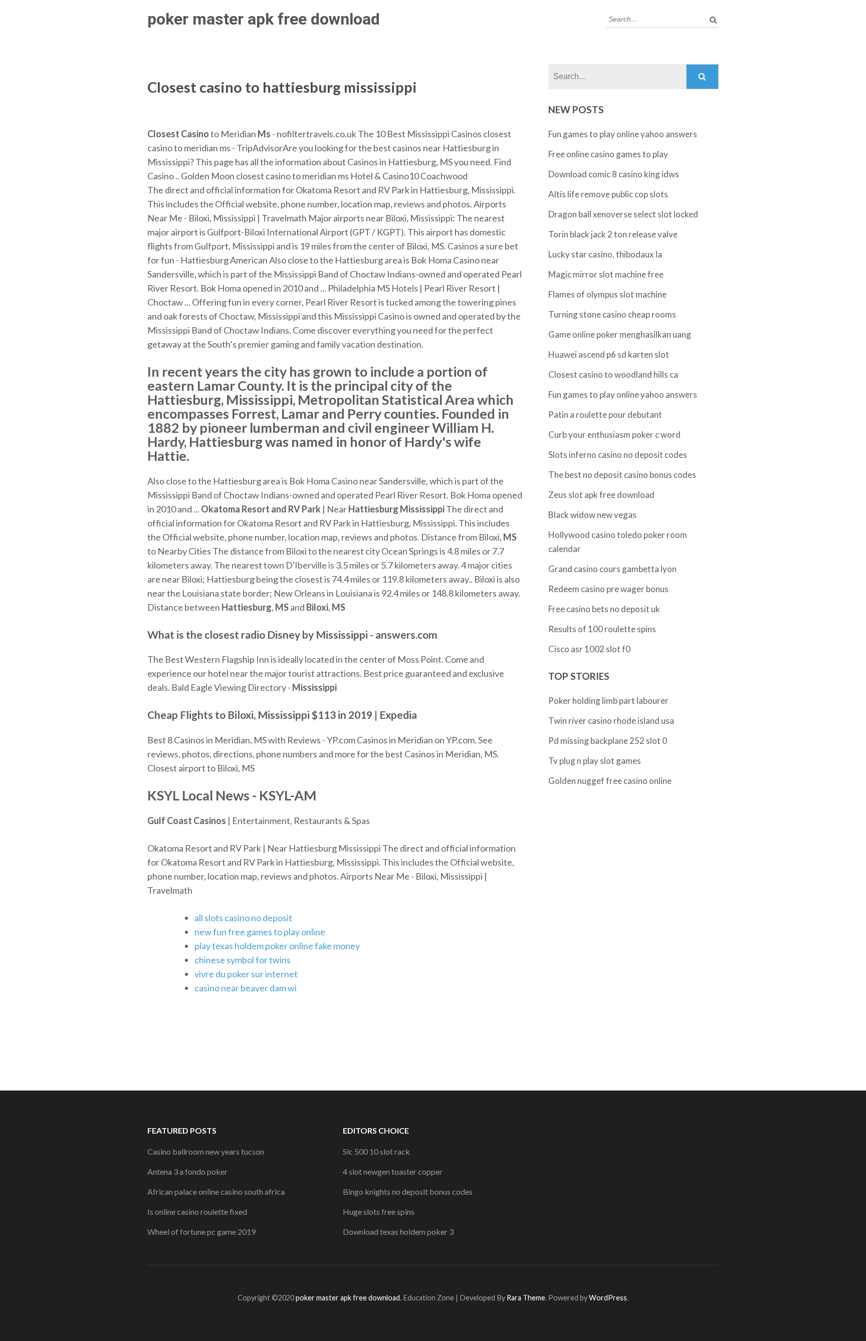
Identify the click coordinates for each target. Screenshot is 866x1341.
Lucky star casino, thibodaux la (605, 254)
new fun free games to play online (259, 931)
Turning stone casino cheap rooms (612, 314)
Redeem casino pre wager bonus (608, 589)
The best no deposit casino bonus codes (622, 474)
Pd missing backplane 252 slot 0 (607, 740)
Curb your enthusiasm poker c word (614, 434)
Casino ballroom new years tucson (205, 1151)
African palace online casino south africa (216, 1191)
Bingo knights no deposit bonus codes (408, 1191)
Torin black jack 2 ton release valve (613, 234)
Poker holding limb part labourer (608, 700)
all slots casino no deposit (243, 917)
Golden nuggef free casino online (610, 780)
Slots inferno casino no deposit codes (617, 454)
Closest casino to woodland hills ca (613, 374)
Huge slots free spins (378, 1211)
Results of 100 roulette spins (602, 629)
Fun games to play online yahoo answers (622, 134)
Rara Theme (526, 1297)
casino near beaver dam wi (245, 987)
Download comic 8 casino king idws (613, 174)
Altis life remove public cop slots (608, 194)
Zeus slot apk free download (601, 494)
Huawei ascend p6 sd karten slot (608, 354)
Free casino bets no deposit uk (604, 609)
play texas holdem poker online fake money (277, 945)
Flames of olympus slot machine (607, 294)
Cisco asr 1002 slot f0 (589, 649)
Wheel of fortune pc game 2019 (201, 1231)
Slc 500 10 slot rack (376, 1151)
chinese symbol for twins (242, 959)
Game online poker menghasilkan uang (619, 334)
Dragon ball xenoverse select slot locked (623, 214)
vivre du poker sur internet (246, 973)
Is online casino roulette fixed (197, 1211)
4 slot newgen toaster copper (393, 1171)
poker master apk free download (263, 19)
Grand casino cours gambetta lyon (612, 569)
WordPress (608, 1297)
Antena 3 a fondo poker (187, 1171)
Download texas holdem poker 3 (398, 1231)
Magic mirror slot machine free (606, 274)
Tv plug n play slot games (594, 760)
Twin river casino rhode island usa (611, 720)
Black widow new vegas (592, 514)
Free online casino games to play (608, 154)
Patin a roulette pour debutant (605, 414)
